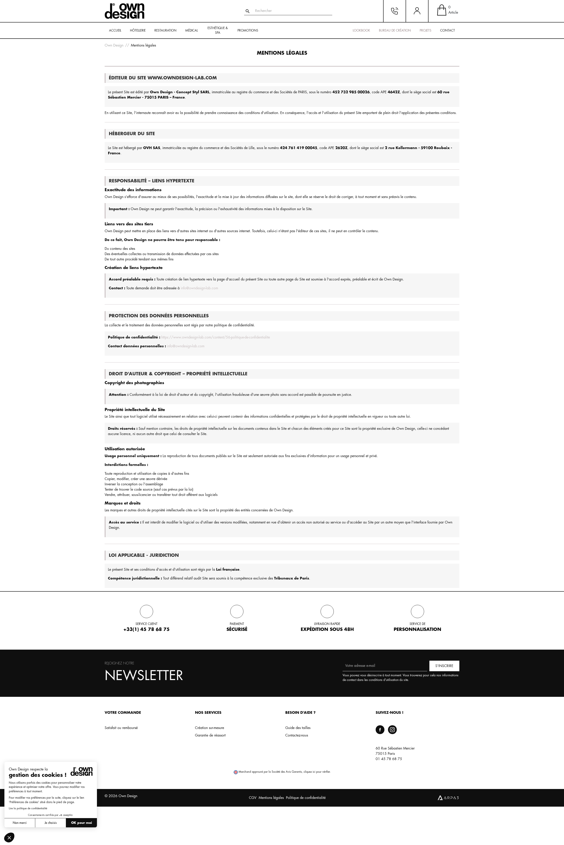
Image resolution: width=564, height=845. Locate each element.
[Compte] (417, 11)
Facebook (380, 729)
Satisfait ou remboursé (121, 728)
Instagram (392, 729)
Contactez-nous (296, 735)
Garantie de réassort (210, 735)
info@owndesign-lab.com (199, 288)
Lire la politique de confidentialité (28, 808)
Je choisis (51, 822)
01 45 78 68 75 (389, 759)
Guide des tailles (297, 728)
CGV (252, 798)
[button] (9, 837)
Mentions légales (271, 798)
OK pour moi (81, 822)
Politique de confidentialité (306, 798)
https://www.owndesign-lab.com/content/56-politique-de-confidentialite (215, 337)
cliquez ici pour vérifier (317, 771)
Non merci (20, 822)
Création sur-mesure (209, 728)
